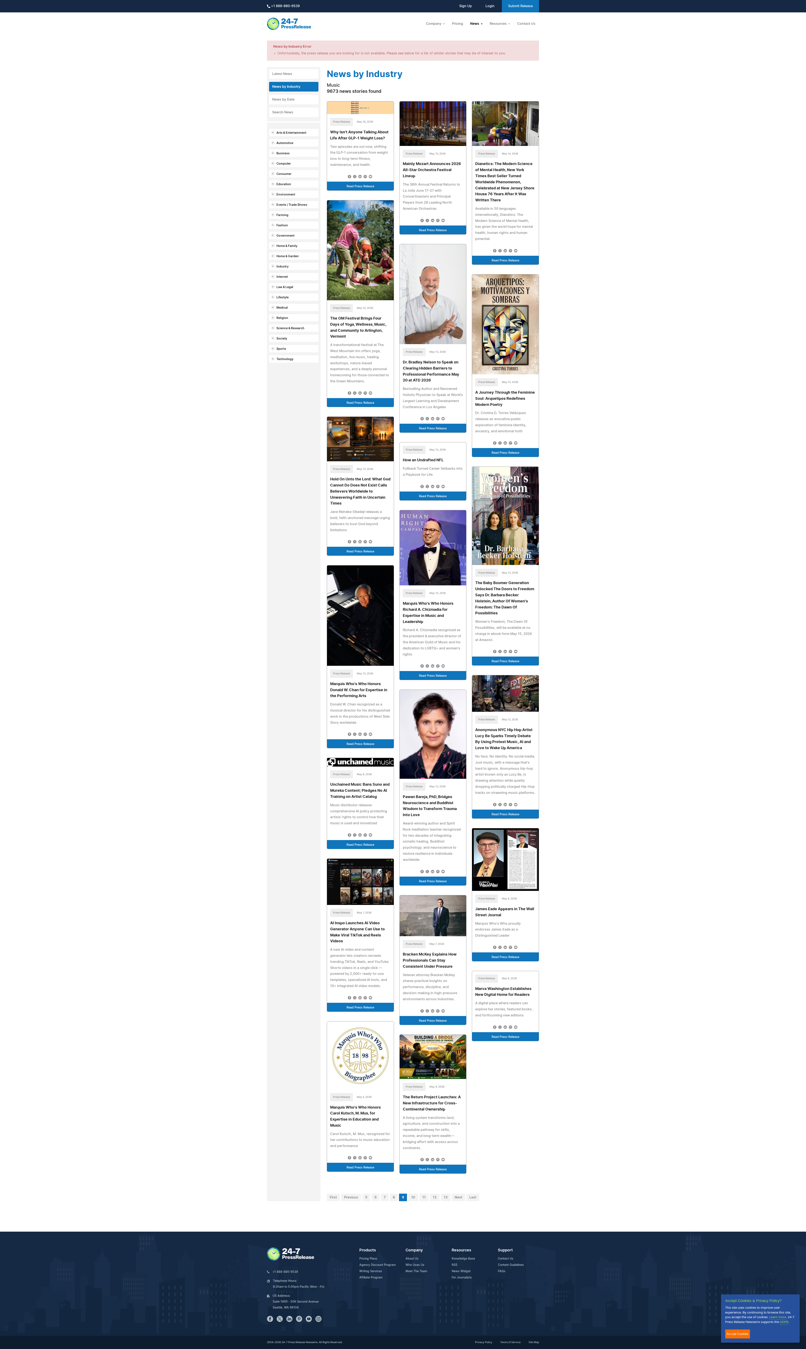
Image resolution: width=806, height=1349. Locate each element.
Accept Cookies (737, 1334)
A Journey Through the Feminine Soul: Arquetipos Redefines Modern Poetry (505, 399)
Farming (282, 215)
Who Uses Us (415, 1265)
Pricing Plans (368, 1258)
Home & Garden (287, 256)
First (333, 1197)
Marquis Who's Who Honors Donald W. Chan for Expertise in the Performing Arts (358, 690)
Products (367, 1250)
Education (283, 184)
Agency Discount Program (377, 1265)
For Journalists (462, 1277)
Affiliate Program (370, 1277)
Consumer (284, 174)
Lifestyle (282, 297)
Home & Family (286, 246)
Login (490, 6)
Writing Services (370, 1271)
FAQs (501, 1271)
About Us (412, 1258)
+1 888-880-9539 (285, 6)
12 (435, 1197)
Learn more (777, 1317)
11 (424, 1197)
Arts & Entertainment (291, 132)
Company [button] (434, 23)
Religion (282, 318)
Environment (285, 194)
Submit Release (520, 6)
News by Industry (286, 86)
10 (413, 1197)
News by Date (283, 99)
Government (285, 235)
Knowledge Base (463, 1258)
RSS (454, 1265)
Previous (351, 1197)
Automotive (284, 143)
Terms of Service (510, 1342)
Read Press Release (360, 186)
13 (445, 1197)
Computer (283, 163)
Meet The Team (416, 1271)
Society (281, 338)
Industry (282, 266)
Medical (282, 307)
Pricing (457, 23)
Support (505, 1250)
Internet (282, 276)
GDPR (784, 1322)
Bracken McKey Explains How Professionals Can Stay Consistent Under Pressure (430, 961)
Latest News (282, 74)
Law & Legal (284, 287)
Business (283, 153)
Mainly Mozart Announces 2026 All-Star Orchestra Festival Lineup (432, 170)
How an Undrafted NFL (423, 460)
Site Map (534, 1342)
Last (472, 1197)
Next (458, 1197)
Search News (282, 112)
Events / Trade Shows (291, 204)
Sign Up (465, 6)
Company (414, 1250)
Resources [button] (499, 23)
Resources (461, 1250)
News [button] (475, 23)
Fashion (282, 225)
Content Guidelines (511, 1265)
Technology (284, 359)
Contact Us (526, 23)
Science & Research (290, 328)
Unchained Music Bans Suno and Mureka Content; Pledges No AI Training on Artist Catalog (360, 791)
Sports (281, 348)
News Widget (461, 1271)
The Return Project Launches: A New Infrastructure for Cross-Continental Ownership (432, 1103)
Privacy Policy (483, 1342)
